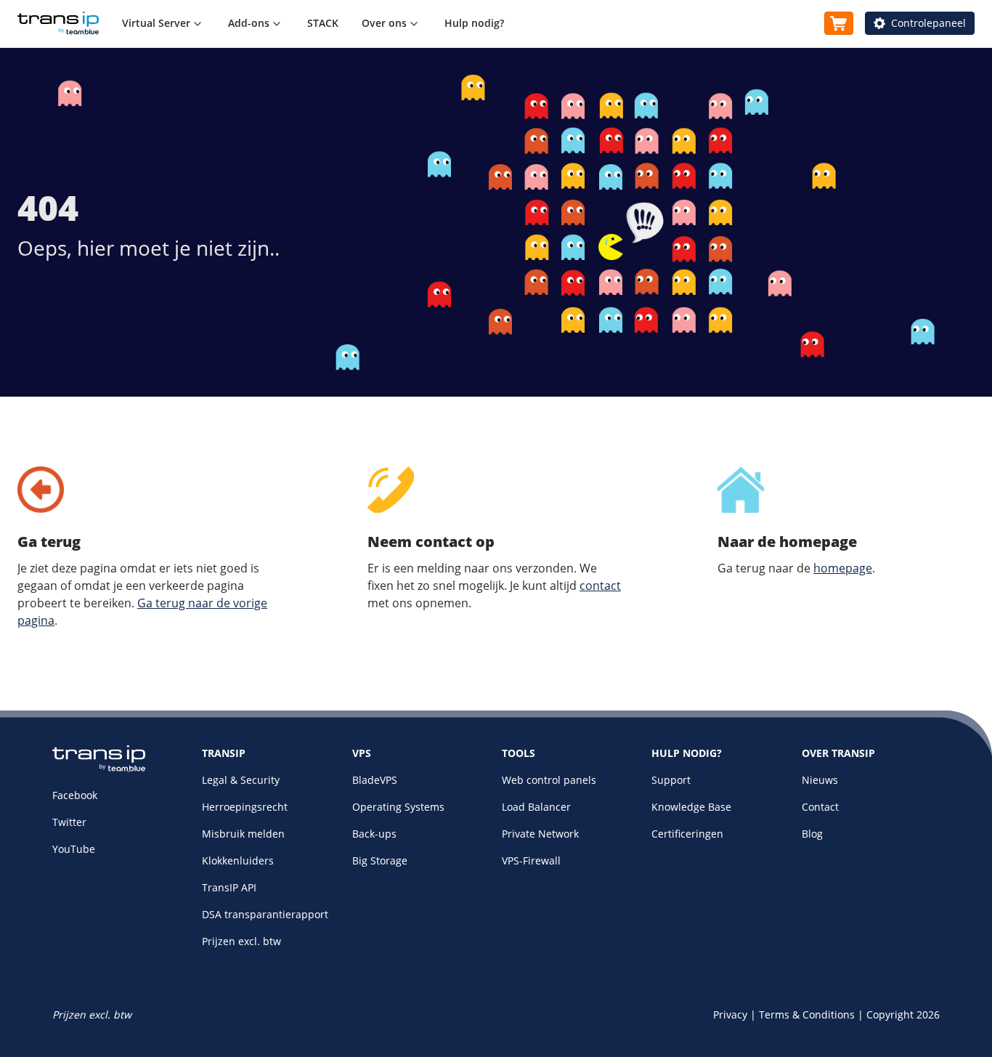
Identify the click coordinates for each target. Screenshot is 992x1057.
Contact (820, 807)
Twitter (69, 822)
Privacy (730, 1014)
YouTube (73, 849)
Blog (812, 834)
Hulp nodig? (474, 23)
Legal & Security (241, 780)
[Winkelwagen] (838, 23)
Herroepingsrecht (245, 807)
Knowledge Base (691, 807)
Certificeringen (687, 834)
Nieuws (820, 780)
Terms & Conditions (807, 1014)
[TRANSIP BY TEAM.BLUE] (98, 768)
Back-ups (374, 834)
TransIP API (229, 887)
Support (671, 780)
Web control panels (549, 780)
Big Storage (379, 860)
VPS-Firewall (531, 860)
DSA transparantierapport (265, 914)
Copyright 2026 (903, 1014)
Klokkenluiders (238, 860)
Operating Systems (398, 807)
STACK (322, 23)
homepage (842, 568)
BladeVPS (374, 780)
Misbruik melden (243, 834)
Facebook (74, 795)
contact (600, 586)
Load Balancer (536, 807)
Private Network (540, 834)
